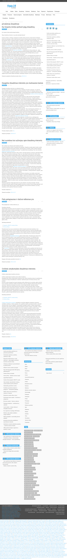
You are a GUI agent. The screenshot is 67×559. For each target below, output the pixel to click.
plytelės (3, 511)
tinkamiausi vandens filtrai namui (37, 525)
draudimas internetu (14, 235)
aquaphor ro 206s (47, 540)
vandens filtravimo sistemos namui (52, 525)
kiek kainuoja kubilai (43, 547)
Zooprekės (27, 422)
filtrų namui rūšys (39, 528)
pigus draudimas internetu (29, 487)
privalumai (7, 518)
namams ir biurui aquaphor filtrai (34, 537)
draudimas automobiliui (29, 459)
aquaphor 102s (32, 540)
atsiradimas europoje (40, 507)
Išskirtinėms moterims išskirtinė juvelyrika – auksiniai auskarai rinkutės (12, 425)
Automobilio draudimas (28, 14)
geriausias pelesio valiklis (43, 551)
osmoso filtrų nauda (13, 522)
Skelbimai (33, 11)
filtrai (38, 463)
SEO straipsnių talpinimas (56, 90)
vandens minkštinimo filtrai (60, 529)
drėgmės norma (15, 505)
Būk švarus (48, 14)
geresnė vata (8, 508)
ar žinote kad (17, 508)
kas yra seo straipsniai (54, 551)
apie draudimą (9, 46)
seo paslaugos (27, 494)
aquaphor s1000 (10, 537)
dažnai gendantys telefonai (54, 547)
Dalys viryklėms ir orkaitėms (19, 558)
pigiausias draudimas (29, 479)
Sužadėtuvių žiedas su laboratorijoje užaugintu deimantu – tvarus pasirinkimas (11, 438)
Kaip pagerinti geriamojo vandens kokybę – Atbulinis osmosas (55, 119)
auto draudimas (36, 436)
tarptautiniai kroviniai (53, 505)
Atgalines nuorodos (55, 139)
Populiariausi (50, 11)
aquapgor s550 (3, 537)
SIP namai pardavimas (41, 556)
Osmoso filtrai (6, 226)
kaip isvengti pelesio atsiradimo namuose (19, 544)
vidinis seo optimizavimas (22, 552)
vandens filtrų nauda (4, 522)
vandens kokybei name (5, 528)
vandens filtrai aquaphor (34, 533)
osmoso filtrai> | (58, 520)
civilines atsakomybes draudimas (31, 453)
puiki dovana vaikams (49, 544)
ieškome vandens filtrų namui (9, 526)
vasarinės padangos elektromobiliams (59, 548)
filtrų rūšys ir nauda (41, 521)
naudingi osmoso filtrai (20, 524)
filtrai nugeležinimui (50, 520)
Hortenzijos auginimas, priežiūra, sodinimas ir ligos (53, 37)
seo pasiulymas (45, 505)
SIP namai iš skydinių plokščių (45, 552)
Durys (26, 372)
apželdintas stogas (14, 512)
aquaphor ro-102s (59, 536)
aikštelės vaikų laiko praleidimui (6, 545)
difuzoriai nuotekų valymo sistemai (13, 555)
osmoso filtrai (6, 521)
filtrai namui (25, 529)
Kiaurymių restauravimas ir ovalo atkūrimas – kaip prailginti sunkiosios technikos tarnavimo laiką (54, 42)
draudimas (6, 248)
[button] (63, 11)
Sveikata (26, 413)
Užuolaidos (27, 418)
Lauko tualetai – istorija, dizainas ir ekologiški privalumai (11, 408)
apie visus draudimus (17, 50)
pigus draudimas (35, 485)
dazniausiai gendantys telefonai (43, 545)
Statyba (4, 14)
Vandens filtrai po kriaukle (52, 55)
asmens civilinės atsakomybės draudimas (33, 434)
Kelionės (28, 11)
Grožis (26, 375)
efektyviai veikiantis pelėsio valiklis (7, 551)
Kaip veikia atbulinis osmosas (31, 355)
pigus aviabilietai (28, 485)
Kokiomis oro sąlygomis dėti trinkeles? (54, 130)
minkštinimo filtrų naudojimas (21, 521)
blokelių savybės (16, 515)
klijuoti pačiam (8, 507)
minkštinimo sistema (31, 521)
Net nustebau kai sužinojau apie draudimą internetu (22, 140)
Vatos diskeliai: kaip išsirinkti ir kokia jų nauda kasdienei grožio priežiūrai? (54, 65)
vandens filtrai (31, 496)
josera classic (34, 551)
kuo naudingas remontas (23, 550)
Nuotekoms (11, 18)
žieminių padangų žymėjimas (34, 520)
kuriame (7, 516)
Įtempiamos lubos (28, 383)
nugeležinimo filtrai (4, 541)
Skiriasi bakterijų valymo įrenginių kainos (11, 556)
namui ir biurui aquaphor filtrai (21, 537)
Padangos (27, 394)
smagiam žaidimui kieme (59, 544)
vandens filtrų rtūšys (59, 526)
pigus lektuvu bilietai (28, 489)
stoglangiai (12, 518)
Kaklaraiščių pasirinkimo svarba (53, 67)
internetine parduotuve (4, 520)
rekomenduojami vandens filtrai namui (18, 528)
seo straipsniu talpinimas (54, 532)
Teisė (38, 11)
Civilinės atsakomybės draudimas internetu (18, 269)
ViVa (54, 14)
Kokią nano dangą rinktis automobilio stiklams (11, 452)
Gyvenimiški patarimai (29, 377)
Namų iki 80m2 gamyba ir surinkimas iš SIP (44, 554)
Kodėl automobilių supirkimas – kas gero (55, 141)
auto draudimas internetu (29, 438)
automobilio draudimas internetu (31, 448)
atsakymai (3, 512)
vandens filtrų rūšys (48, 528)
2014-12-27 (13, 192)
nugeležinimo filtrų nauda (5, 530)
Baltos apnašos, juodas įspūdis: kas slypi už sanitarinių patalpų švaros (55, 109)
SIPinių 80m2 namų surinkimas (9, 554)
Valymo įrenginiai (18, 14)
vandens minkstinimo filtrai (30, 498)
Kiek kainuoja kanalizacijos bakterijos (28, 556)
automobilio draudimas (29, 446)
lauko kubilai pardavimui (36, 541)
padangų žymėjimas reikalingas (43, 548)
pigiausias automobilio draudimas (31, 477)
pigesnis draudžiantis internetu (21, 115)
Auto (6, 12)
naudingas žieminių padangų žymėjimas (9, 550)
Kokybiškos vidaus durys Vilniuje (53, 121)
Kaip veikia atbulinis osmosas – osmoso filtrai (54, 132)
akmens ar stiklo (14, 507)
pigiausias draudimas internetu (8, 151)
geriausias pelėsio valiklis (61, 543)
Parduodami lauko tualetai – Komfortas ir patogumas (12, 398)
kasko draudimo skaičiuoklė (30, 469)
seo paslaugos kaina (35, 494)
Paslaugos (57, 11)
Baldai (11, 11)
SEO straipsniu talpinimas (56, 103)
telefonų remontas (54, 541)
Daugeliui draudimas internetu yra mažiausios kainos (22, 83)
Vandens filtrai (28, 420)
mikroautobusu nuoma (29, 475)
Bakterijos (37, 14)
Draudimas (21, 11)
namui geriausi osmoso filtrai (16, 529)
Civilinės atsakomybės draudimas (9, 302)
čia (13, 130)
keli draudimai (9, 59)
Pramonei (10, 14)
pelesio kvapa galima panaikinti (15, 541)
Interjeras (27, 379)
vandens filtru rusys (35, 536)
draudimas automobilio (29, 457)
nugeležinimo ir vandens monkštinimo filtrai (56, 530)
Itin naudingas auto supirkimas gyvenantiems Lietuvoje (52, 96)
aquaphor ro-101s (50, 536)
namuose (13, 508)
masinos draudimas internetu (30, 473)
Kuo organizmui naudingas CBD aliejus (12, 410)
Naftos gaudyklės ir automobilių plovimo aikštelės (12, 417)
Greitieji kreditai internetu (60, 512)
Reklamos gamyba (29, 405)
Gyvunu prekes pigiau (40, 512)
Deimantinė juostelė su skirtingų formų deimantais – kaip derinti (54, 144)
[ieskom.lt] (3, 11)
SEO (26, 407)
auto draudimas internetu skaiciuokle (32, 440)
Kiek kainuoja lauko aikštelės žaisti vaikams (26, 554)
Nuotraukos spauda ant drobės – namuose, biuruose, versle (55, 93)
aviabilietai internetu (28, 451)
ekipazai (47, 507)
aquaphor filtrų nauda (46, 535)
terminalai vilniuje (61, 505)
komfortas (11, 516)
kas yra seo (60, 541)
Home (3, 21)
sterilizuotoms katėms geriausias (32, 547)
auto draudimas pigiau (29, 444)
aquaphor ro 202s (39, 540)
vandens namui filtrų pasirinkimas (47, 526)
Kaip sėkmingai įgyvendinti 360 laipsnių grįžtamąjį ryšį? (55, 52)
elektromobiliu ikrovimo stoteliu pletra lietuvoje (15, 548)
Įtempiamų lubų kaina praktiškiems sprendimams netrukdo (11, 421)
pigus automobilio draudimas (30, 483)
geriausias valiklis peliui (46, 550)
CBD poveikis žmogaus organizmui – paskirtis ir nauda (11, 428)
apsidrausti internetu (28, 432)
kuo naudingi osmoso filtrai (30, 524)
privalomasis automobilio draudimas (31, 491)
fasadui (17, 514)
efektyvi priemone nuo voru (57, 550)
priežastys (3, 516)
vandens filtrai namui (9, 525)
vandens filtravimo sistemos (43, 524)
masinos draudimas (28, 471)
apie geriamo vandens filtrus (39, 522)
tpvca (26, 496)
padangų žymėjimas (14, 520)
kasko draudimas (28, 465)
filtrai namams (17, 525)
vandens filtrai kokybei (25, 525)
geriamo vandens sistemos (23, 532)
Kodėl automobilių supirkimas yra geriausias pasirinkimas (53, 34)
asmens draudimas (28, 436)
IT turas (43, 14)
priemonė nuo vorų (45, 541)
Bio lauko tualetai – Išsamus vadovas (11, 401)
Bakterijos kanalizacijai (12, 445)
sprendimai (8, 512)
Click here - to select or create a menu (9, 0)
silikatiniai (7, 514)
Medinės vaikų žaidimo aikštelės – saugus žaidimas (11, 413)
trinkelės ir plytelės (61, 510)
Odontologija (27, 392)
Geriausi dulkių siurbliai (59, 554)
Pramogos (27, 400)
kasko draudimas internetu (30, 467)
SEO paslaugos (53, 116)
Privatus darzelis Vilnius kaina (37, 555)
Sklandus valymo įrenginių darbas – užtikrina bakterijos (53, 351)
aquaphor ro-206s (43, 539)
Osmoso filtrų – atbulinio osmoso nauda (55, 57)
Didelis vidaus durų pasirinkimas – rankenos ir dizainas (54, 74)
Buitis (16, 11)
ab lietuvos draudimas (29, 430)
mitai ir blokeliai (14, 511)
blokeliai (3, 507)
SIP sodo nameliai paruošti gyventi (54, 556)
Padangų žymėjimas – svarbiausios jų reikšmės (11, 404)
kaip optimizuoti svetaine (33, 552)
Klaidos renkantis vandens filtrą (10, 465)
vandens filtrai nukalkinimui (57, 521)
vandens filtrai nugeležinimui (17, 530)
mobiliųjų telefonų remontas (18, 547)
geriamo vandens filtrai (44, 533)
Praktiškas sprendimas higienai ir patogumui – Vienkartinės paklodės (54, 70)
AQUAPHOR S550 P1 (51, 59)
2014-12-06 (13, 261)
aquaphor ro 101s (24, 540)
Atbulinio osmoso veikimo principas (54, 49)
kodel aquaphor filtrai (46, 537)
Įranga (26, 381)
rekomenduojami (8, 511)
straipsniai (49, 509)
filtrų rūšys (43, 520)
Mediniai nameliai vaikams (30, 390)
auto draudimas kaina (29, 442)
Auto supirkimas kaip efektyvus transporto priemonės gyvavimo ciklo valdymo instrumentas (12, 463)
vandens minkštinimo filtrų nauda (30, 530)
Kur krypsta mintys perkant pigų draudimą (18, 27)
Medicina (27, 387)
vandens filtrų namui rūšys (21, 526)
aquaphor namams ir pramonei (20, 535)
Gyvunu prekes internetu (50, 512)
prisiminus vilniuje (61, 507)
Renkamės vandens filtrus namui (53, 77)
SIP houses (28, 558)
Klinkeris (52, 127)
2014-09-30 (13, 336)
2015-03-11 (24, 76)
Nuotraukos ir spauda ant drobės (53, 83)
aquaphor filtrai (10, 533)
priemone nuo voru (26, 541)
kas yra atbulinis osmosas (51, 522)
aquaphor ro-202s (19, 539)
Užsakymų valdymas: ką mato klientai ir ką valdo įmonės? (55, 46)
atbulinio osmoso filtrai (22, 522)
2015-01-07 (13, 133)
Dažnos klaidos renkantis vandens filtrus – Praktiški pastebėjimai (12, 448)
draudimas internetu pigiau (30, 461)
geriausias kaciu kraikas (32, 545)
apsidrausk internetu (38, 430)
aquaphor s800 (43, 536)
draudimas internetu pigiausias (36, 93)
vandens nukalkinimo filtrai (5, 532)
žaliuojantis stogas (9, 515)
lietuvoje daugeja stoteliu (31, 548)
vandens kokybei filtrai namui (34, 526)
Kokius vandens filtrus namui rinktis (53, 353)
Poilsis (26, 398)
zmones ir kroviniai (53, 507)
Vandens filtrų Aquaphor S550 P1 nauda (55, 61)
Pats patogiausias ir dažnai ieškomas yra (18, 199)
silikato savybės (12, 514)
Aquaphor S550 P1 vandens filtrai (10, 225)
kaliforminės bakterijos (26, 555)
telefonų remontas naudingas (20, 545)
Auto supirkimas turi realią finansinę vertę (12, 436)
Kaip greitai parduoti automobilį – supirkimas (53, 106)
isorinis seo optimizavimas (10, 552)
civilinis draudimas (28, 455)
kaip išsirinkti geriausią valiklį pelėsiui (36, 544)
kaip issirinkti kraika (31, 512)
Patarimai (43, 11)
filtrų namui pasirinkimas (54, 524)
